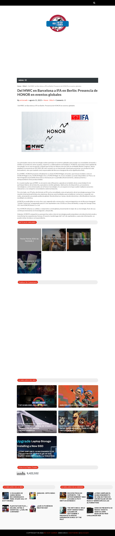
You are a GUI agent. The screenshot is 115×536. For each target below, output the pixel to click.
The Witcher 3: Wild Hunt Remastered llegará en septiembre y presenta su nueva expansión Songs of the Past (72, 513)
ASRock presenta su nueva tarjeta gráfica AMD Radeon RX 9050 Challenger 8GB (100, 511)
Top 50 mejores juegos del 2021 (32, 405)
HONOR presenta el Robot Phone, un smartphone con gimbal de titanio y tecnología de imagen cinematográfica (35, 427)
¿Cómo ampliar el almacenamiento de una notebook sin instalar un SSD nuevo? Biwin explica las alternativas (36, 454)
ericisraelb (24, 100)
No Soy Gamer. (51, 533)
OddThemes (73, 533)
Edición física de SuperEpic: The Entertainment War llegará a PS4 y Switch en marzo (76, 428)
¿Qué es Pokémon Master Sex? (45, 507)
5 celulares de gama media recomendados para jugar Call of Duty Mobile (14, 497)
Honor (46, 100)
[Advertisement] (57, 61)
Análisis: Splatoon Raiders (72, 405)
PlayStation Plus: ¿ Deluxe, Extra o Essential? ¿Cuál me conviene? (19, 509)
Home (19, 86)
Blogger (84, 533)
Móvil (25, 86)
